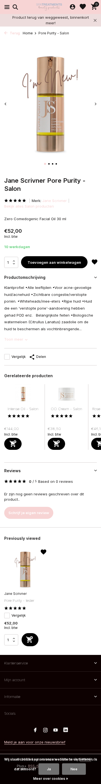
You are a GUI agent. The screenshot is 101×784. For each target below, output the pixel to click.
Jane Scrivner (54, 200)
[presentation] (5, 103)
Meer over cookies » (50, 778)
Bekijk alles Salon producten (29, 206)
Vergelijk (19, 357)
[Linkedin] (65, 730)
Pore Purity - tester (19, 600)
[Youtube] (55, 730)
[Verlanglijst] (83, 7)
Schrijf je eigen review (28, 512)
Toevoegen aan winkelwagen (54, 262)
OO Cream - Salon (66, 409)
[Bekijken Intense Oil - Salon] (23, 395)
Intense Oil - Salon (23, 409)
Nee (73, 769)
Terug (14, 33)
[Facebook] (35, 730)
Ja (49, 769)
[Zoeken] (14, 7)
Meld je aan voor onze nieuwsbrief (34, 742)
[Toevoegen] (13, 444)
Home (28, 33)
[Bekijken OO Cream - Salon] (66, 395)
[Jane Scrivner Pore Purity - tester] (25, 569)
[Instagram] (45, 730)
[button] (45, 164)
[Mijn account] (72, 7)
